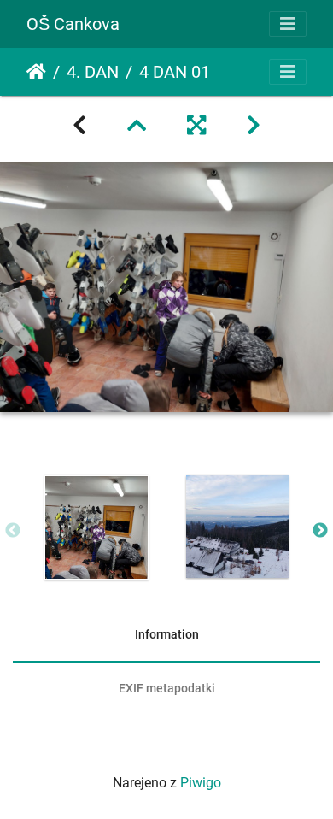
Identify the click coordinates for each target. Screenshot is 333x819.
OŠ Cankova (73, 24)
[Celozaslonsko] (196, 125)
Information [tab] (167, 634)
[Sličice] (136, 125)
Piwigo (200, 783)
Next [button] (320, 530)
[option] (96, 527)
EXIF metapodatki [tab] (167, 688)
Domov (36, 72)
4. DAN (93, 72)
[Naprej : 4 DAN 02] (253, 125)
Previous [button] (12, 530)
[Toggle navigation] (288, 24)
